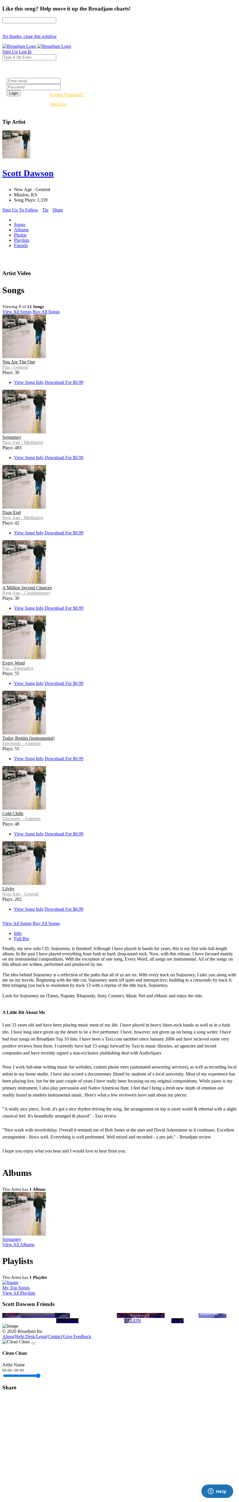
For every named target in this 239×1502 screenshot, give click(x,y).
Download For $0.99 (64, 382)
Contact (55, 1336)
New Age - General (20, 893)
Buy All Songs (46, 311)
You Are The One (18, 361)
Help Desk (25, 1336)
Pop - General (15, 367)
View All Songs (16, 311)
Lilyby (8, 888)
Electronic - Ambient (21, 743)
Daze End (11, 512)
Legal (41, 1336)
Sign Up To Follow (20, 209)
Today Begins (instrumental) (28, 738)
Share (57, 209)
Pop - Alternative (18, 668)
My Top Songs (16, 1287)
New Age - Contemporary (26, 592)
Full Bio (21, 938)
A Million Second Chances (27, 587)
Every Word (13, 662)
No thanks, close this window (29, 36)
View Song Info (28, 382)
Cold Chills (12, 813)
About (8, 1336)
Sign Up (58, 104)
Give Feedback (77, 1336)
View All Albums (18, 1244)
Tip (45, 209)
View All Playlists (18, 1293)
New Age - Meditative (22, 442)
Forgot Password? (67, 94)
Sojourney (11, 437)
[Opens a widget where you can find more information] (217, 1491)
